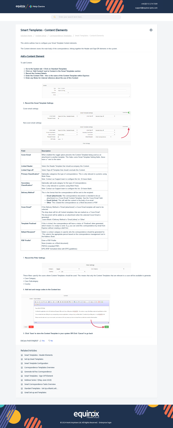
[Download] (82, 186)
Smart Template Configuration (36, 363)
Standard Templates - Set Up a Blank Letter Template (45, 388)
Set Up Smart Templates (33, 359)
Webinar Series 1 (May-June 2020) (37, 380)
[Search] (54, 17)
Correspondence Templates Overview (39, 367)
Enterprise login (105, 423)
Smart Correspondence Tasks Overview (40, 384)
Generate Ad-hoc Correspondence (38, 372)
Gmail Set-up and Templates (35, 392)
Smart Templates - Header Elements (38, 355)
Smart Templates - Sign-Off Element (38, 376)
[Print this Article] (151, 29)
